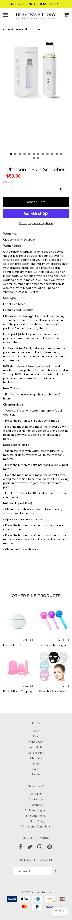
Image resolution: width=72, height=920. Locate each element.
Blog (36, 763)
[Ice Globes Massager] (54, 620)
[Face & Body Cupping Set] (18, 666)
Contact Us (36, 799)
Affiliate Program (36, 810)
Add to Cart (36, 202)
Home (6, 29)
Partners (36, 805)
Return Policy (36, 821)
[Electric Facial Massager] (18, 620)
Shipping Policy (36, 815)
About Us (36, 747)
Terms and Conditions (36, 826)
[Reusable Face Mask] (54, 666)
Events (36, 774)
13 (34, 158)
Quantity (9, 181)
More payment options (36, 223)
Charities (36, 758)
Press (36, 769)
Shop (36, 736)
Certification (36, 752)
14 (38, 158)
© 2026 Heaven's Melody (36, 892)
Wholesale (36, 742)
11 (57, 154)
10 (52, 154)
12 (61, 154)
